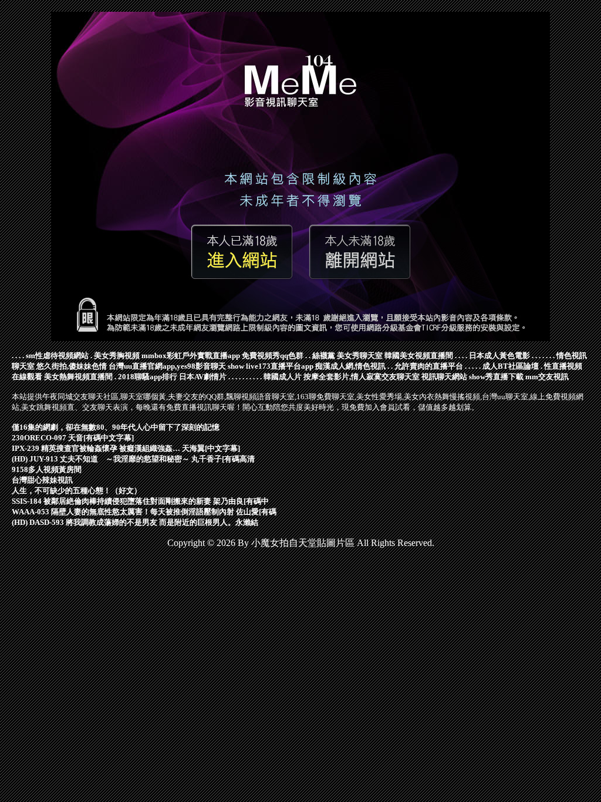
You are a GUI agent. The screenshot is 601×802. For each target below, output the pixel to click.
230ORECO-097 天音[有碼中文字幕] (73, 437)
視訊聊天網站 (444, 376)
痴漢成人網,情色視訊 (350, 366)
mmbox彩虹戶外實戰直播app (190, 355)
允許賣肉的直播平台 (428, 366)
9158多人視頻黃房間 (47, 469)
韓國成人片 (283, 376)
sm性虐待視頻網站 (57, 355)
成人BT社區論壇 (510, 366)
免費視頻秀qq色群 (272, 355)
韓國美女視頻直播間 (418, 355)
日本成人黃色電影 (499, 355)
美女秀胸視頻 (117, 355)
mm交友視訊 (547, 376)
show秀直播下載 (496, 376)
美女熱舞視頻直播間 (78, 376)
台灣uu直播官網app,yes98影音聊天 (167, 366)
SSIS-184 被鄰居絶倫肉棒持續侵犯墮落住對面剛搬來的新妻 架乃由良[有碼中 (140, 501)
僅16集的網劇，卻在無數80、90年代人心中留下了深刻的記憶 (116, 427)
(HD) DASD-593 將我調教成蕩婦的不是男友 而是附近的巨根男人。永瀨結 (135, 522)
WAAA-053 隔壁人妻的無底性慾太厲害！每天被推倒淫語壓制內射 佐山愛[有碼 (144, 511)
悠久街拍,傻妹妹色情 (71, 366)
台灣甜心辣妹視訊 (42, 480)
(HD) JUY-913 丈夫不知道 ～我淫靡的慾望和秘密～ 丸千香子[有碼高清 (133, 458)
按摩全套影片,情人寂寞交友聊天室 (361, 376)
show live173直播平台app (270, 366)
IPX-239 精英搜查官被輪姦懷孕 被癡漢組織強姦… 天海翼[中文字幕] (126, 448)
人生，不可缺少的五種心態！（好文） (76, 490)
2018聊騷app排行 (147, 376)
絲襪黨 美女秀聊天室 (347, 355)
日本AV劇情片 (203, 376)
